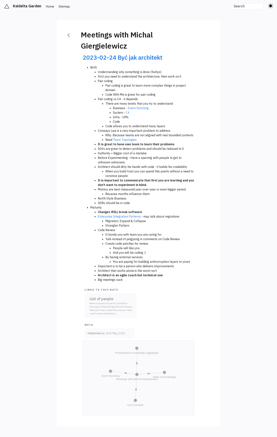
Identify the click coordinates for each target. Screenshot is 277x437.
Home (50, 6)
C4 (127, 112)
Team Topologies (125, 140)
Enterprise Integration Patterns (119, 216)
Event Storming (138, 108)
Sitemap (64, 6)
